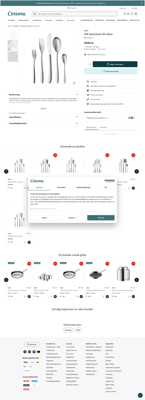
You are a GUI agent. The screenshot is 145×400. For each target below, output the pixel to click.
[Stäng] (142, 3)
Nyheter (108, 360)
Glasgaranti (90, 357)
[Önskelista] (132, 14)
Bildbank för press (72, 378)
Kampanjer (110, 20)
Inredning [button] (59, 20)
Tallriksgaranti (91, 360)
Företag (49, 378)
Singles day (110, 381)
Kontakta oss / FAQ (53, 347)
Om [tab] (106, 187)
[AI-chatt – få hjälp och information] (140, 395)
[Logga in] (128, 14)
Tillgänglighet (71, 381)
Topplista (109, 388)
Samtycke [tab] (39, 187)
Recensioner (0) (91, 127)
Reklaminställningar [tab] (84, 187)
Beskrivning (87, 38)
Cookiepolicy (70, 367)
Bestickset (68, 330)
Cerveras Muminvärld (113, 371)
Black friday (110, 384)
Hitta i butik (101, 49)
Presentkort (50, 350)
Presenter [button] (99, 20)
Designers (109, 378)
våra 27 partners (41, 197)
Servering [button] (48, 20)
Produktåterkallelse (53, 381)
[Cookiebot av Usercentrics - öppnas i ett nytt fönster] (106, 180)
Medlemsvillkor (91, 371)
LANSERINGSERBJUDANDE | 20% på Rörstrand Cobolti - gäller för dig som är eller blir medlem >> (71, 3)
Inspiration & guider (113, 367)
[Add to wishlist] (74, 83)
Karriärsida (70, 371)
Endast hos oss (71, 350)
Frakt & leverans (52, 354)
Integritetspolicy (72, 364)
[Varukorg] (135, 14)
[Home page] (17, 15)
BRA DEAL (50, 374)
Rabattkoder (90, 374)
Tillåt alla (101, 217)
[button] (35, 14)
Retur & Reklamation (53, 364)
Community (103, 127)
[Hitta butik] (124, 14)
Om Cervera (70, 347)
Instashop (109, 374)
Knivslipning (90, 367)
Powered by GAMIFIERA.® (111, 134)
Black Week (110, 364)
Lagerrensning (86, 20)
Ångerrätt (49, 360)
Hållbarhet (70, 357)
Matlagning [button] (37, 20)
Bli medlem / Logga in (94, 347)
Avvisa (44, 217)
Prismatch (89, 354)
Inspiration (134, 20)
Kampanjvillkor (51, 371)
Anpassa (71, 217)
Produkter (11, 20)
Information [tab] (61, 187)
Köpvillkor (49, 367)
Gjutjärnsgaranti (92, 364)
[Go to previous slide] (6, 171)
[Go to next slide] (137, 171)
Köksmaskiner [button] (24, 20)
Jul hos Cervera (111, 391)
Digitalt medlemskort (93, 350)
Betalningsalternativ (53, 357)
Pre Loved (70, 20)
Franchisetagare (72, 374)
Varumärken (122, 20)
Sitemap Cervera (72, 384)
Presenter (109, 350)
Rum (107, 354)
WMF (78, 330)
